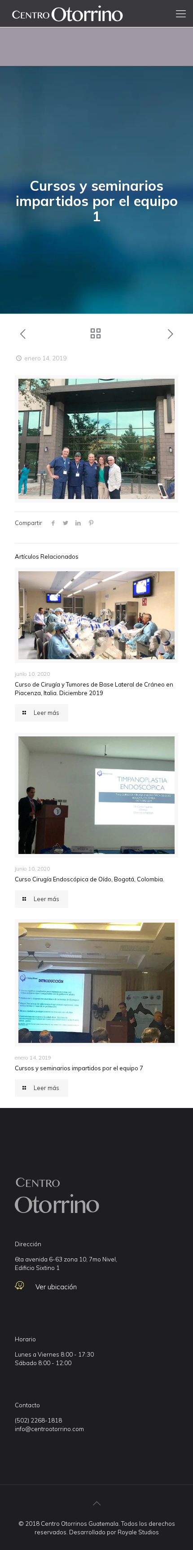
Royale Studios (138, 1532)
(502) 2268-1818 (38, 1420)
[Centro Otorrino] (67, 13)
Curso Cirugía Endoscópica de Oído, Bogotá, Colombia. (89, 879)
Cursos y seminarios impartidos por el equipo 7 (79, 1068)
